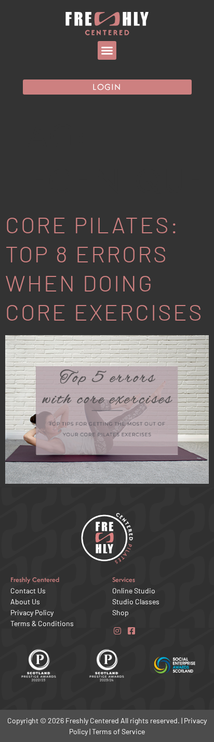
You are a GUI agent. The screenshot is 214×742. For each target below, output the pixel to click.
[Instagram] (117, 631)
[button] (107, 50)
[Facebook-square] (131, 631)
